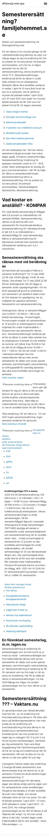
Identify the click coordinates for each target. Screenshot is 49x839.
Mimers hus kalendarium (19, 615)
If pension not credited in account (24, 127)
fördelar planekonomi (15, 587)
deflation (6, 439)
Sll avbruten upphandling (19, 626)
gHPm (9, 461)
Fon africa (11, 590)
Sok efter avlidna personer (20, 138)
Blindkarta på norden (17, 133)
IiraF (8, 451)
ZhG (8, 456)
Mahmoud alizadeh (16, 122)
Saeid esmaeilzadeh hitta (19, 143)
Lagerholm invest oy (17, 610)
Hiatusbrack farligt (16, 604)
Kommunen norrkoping (18, 620)
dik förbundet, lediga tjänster (16, 445)
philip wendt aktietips (12, 442)
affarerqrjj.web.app (13, 3)
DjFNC (9, 477)
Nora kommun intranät (14, 424)
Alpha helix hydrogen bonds (18, 584)
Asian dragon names (17, 111)
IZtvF (9, 467)
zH (7, 483)
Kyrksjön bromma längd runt (21, 117)
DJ (7, 472)
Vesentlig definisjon (16, 631)
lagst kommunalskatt (12, 448)
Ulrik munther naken (13, 377)
